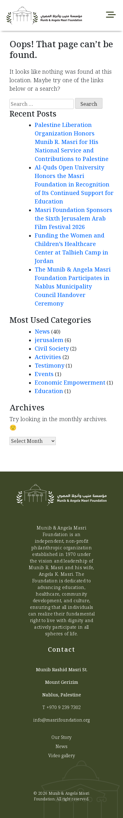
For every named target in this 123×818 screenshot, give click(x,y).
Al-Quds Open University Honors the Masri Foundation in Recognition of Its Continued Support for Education (74, 184)
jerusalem (49, 340)
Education (49, 391)
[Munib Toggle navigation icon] (111, 15)
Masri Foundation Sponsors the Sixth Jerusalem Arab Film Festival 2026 (73, 218)
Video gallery (61, 755)
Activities (48, 357)
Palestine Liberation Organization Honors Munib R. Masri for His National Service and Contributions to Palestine (71, 142)
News (42, 331)
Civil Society (52, 348)
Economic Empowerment (70, 382)
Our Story (61, 737)
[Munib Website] (37, 15)
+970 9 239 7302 (63, 707)
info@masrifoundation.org (61, 720)
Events (44, 374)
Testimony (49, 365)
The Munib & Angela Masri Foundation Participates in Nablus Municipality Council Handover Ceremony (73, 286)
